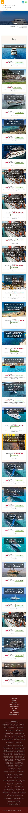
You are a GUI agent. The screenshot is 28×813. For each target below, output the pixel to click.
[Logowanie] (7, 10)
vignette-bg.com (19, 762)
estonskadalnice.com (7, 739)
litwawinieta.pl (9, 742)
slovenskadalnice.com (19, 754)
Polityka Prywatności (14, 704)
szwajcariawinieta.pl (20, 759)
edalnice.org (22, 735)
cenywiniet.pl (8, 729)
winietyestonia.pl (9, 795)
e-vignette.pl (6, 735)
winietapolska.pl (19, 786)
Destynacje (14, 702)
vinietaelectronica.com (14, 769)
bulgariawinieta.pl (19, 726)
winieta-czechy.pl (19, 772)
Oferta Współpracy (14, 714)
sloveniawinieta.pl (8, 754)
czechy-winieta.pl (9, 730)
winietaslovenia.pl (19, 788)
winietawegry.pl (6, 792)
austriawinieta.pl (19, 723)
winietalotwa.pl (8, 785)
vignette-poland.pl (9, 765)
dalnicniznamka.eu (8, 733)
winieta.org (9, 777)
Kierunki (14, 700)
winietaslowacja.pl (8, 789)
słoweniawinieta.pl (9, 760)
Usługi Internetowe (14, 712)
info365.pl (23, 739)
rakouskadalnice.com (19, 751)
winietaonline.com (9, 786)
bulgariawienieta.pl (9, 726)
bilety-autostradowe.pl (19, 724)
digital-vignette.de (19, 733)
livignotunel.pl (18, 742)
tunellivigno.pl (19, 760)
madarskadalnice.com (7, 747)
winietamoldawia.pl (18, 785)
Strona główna (12, 26)
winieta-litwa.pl (8, 774)
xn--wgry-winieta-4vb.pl (14, 801)
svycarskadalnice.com (8, 759)
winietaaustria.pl (17, 777)
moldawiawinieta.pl (8, 748)
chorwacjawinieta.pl (18, 729)
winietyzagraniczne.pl (9, 797)
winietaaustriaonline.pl (14, 778)
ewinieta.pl (17, 739)
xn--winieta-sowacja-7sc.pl (14, 803)
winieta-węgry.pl (19, 775)
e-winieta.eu (14, 735)
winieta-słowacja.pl (18, 774)
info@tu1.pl (8, 7)
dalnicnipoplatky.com (19, 732)
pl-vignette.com (20, 750)
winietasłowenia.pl (19, 791)
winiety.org (23, 792)
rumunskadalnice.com (19, 753)
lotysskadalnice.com (18, 745)
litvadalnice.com (10, 741)
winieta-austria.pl (9, 772)
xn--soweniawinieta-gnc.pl (14, 800)
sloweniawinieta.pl (19, 757)
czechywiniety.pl (8, 732)
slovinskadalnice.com (8, 756)
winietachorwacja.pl (9, 781)
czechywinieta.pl (19, 730)
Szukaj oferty (14, 698)
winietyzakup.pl (20, 797)
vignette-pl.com (19, 763)
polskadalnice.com (8, 751)
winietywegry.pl (19, 795)
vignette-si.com (11, 766)
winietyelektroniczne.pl (19, 794)
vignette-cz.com (9, 763)
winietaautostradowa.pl (9, 780)
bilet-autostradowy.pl (8, 724)
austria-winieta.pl (9, 723)
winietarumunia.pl (9, 788)
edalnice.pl (7, 736)
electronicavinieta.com (17, 736)
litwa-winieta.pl (18, 741)
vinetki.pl (19, 768)
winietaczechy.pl (19, 781)
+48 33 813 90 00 (10, 5)
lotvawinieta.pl (19, 744)
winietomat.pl (15, 792)
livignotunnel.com (9, 744)
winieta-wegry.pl (9, 775)
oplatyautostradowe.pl (9, 750)
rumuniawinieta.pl (7, 753)
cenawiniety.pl (20, 727)
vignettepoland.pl (11, 768)
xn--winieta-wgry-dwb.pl (14, 804)
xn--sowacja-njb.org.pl (18, 798)
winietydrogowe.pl (7, 794)
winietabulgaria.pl (20, 780)
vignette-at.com (9, 762)
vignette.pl (18, 766)
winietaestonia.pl (10, 783)
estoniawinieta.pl (20, 738)
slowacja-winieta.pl (20, 756)
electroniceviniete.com (9, 738)
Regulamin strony (14, 706)
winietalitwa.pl (18, 783)
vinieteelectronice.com (9, 771)
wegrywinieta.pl (20, 771)
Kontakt (14, 710)
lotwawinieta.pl (8, 745)
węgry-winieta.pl (8, 798)
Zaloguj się (14, 708)
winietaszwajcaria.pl (9, 791)
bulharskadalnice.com (9, 727)
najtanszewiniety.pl (19, 748)
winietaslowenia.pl (19, 789)
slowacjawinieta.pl (8, 757)
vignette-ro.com (19, 765)
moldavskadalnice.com (20, 747)
